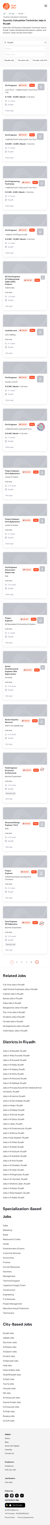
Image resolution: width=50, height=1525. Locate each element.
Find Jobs (8, 1482)
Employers (9, 1466)
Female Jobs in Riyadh (13, 1021)
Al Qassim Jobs (10, 1351)
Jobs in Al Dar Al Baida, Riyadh (16, 1101)
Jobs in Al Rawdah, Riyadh (14, 1051)
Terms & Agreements (25, 1517)
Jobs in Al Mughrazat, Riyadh (16, 1174)
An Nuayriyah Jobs (11, 1397)
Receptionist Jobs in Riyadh (15, 1007)
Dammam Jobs (10, 1342)
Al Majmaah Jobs (10, 1361)
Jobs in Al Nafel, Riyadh (13, 1147)
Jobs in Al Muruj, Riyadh (13, 1133)
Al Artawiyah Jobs (11, 1407)
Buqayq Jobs (9, 1416)
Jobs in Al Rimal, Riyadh (13, 1114)
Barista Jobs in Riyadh (13, 998)
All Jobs (11, 13)
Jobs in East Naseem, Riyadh (16, 1137)
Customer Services (12, 1253)
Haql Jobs (7, 1365)
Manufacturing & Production (16, 1308)
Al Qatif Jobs (8, 1379)
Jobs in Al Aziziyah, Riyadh (15, 1151)
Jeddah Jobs (8, 1338)
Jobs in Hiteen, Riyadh (13, 1105)
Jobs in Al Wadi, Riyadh (13, 1142)
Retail (5, 1234)
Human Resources (11, 1267)
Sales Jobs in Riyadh (12, 1003)
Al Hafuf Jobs (9, 1356)
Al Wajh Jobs (9, 1411)
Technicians (8, 1313)
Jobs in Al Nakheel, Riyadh (14, 1083)
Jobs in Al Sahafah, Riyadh (15, 1156)
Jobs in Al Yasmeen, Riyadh (15, 1179)
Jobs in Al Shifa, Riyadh (13, 1074)
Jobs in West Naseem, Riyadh (16, 1193)
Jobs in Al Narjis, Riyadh (13, 1188)
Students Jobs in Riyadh (14, 1017)
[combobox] (27, 48)
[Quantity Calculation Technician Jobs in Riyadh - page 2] (37, 962)
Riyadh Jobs (8, 1333)
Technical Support (11, 1280)
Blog (6, 1442)
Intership (8, 1449)
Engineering (8, 1294)
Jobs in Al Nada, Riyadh (13, 1064)
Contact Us (9, 1453)
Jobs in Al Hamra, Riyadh (14, 1096)
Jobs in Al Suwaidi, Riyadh (14, 1060)
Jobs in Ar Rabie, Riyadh (13, 1197)
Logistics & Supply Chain (14, 1285)
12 (31, 962)
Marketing (7, 1230)
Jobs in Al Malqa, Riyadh (14, 1110)
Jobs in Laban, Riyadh (12, 1124)
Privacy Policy (10, 1517)
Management (9, 1276)
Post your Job (10, 1470)
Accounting (8, 1257)
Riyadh (20, 13)
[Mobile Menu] (45, 6)
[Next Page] (37, 962)
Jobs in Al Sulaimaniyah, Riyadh (17, 1128)
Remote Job (23, 60)
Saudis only (9, 60)
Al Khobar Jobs (9, 1347)
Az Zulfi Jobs (8, 1420)
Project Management (12, 1303)
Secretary (7, 1271)
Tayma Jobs (8, 1384)
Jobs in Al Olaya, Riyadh (13, 1119)
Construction (9, 1290)
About (7, 1438)
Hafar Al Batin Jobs (11, 1370)
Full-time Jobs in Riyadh (14, 984)
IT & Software (9, 1299)
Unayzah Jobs (9, 1388)
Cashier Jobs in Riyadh (13, 994)
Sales (5, 1225)
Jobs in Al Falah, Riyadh (13, 1170)
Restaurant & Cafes (11, 1239)
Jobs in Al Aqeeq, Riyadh (14, 1069)
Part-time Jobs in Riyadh (14, 1012)
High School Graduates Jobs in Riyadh (20, 989)
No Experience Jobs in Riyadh (16, 1026)
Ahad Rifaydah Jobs (12, 1374)
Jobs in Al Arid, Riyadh (13, 1160)
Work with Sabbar (12, 1446)
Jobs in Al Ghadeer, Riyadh (15, 1165)
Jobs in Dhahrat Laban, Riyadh (16, 1183)
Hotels (6, 1244)
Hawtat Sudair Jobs (12, 1402)
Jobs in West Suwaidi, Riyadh (16, 1055)
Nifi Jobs (7, 1393)
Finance (6, 1262)
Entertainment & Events (13, 1248)
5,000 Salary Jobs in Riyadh (15, 1030)
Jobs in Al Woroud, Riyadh (15, 1078)
